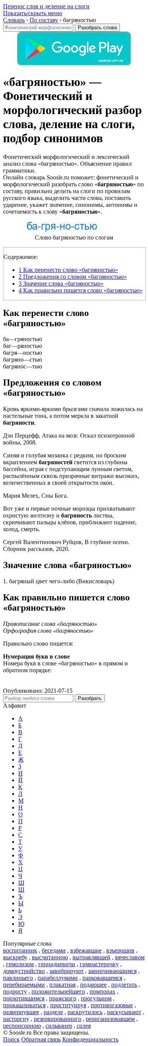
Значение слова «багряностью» (61, 283)
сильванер (59, 1025)
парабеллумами (58, 978)
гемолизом (20, 964)
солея (84, 1025)
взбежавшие (86, 950)
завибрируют (66, 971)
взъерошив (120, 950)
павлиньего (18, 978)
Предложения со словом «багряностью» (73, 276)
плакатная (62, 984)
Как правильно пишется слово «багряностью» (81, 290)
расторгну (16, 1019)
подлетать (124, 984)
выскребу (15, 957)
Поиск (11, 1039)
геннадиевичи (56, 964)
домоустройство (24, 971)
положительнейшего (58, 991)
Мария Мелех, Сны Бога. (35, 495)
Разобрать (90, 698)
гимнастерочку (99, 964)
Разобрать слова (97, 27)
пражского (62, 998)
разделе (53, 1012)
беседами (54, 950)
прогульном (96, 998)
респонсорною (22, 1025)
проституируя (68, 1005)
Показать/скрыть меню (32, 13)
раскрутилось (85, 1012)
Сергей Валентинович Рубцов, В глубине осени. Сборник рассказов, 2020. (66, 545)
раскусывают (124, 1012)
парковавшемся (102, 978)
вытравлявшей (91, 957)
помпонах (102, 991)
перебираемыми (24, 984)
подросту (15, 991)
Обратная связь (41, 1039)
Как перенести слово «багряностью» (68, 270)
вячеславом (130, 957)
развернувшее (21, 1012)
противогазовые (112, 1005)
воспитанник (20, 950)
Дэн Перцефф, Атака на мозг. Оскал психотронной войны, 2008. (69, 439)
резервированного (57, 1019)
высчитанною (50, 957)
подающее (93, 984)
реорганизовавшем (110, 1019)
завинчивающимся (112, 971)
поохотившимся (23, 998)
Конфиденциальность (90, 1039)
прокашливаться (24, 1005)
